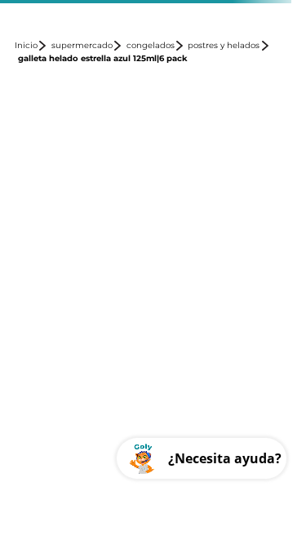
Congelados (150, 46)
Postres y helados (223, 46)
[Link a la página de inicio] (31, 46)
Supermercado (82, 46)
